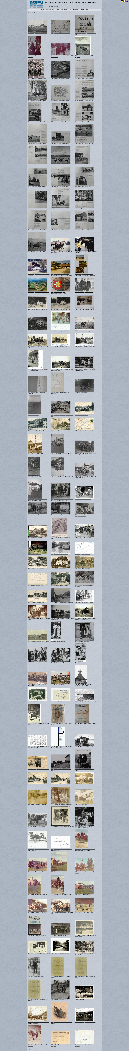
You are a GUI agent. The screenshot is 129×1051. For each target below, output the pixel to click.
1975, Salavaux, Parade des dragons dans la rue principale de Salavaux (61, 895)
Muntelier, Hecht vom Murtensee (82, 641)
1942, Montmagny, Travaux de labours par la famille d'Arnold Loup (62, 619)
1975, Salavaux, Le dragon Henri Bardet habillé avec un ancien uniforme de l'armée (85, 849)
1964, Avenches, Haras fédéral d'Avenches (60, 78)
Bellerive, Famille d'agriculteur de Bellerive (84, 292)
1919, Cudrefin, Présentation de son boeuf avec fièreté (61, 431)
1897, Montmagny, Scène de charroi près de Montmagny (84, 586)
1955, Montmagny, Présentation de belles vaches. (38, 641)
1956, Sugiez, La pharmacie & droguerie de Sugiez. (39, 953)
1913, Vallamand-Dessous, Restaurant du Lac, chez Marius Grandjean (85, 954)
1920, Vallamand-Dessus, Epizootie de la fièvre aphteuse (61, 977)
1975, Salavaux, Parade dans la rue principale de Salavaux (85, 872)
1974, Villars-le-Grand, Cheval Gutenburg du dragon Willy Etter (39, 1045)
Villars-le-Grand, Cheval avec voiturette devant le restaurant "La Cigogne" (38, 1022)
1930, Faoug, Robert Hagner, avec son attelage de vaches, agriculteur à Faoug (85, 515)
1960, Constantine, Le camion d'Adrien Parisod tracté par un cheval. (85, 370)
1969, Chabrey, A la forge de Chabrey (59, 331)
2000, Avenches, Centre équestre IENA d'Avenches (38, 292)
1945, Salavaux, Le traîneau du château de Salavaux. (62, 826)
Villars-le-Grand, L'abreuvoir (81, 999)
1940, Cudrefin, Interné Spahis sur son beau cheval (62, 476)
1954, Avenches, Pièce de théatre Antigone (37, 78)
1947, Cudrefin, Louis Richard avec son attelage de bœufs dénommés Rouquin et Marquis (62, 500)
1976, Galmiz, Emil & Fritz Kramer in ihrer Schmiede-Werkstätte (60, 538)
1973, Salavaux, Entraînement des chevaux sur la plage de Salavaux (38, 849)
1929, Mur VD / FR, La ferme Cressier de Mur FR (85, 701)
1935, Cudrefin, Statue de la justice (35, 453)
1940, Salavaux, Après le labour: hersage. (36, 826)
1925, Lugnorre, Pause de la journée (82, 568)
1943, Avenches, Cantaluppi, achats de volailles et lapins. (85, 34)
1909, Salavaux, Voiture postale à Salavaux (37, 804)
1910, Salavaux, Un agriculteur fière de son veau (61, 804)
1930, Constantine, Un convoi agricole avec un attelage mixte (38, 347)
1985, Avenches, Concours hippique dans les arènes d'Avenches (38, 275)
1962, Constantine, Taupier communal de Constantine (36, 393)
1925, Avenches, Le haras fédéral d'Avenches (37, 33)
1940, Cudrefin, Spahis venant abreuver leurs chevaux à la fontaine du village (37, 500)
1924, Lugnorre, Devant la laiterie (58, 568)
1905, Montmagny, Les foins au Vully (36, 602)
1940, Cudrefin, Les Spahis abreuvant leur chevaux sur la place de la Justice (62, 454)
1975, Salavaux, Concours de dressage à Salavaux (61, 871)
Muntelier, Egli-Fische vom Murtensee (59, 662)
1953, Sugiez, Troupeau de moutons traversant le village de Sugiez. (85, 936)
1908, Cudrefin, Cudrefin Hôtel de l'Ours (36, 430)
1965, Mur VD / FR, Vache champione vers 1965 (38, 769)
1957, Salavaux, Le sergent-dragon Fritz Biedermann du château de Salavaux (83, 827)
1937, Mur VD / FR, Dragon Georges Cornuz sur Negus (38, 724)
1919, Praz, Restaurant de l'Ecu (58, 785)
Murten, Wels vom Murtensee (81, 662)
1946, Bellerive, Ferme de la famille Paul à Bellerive (39, 331)
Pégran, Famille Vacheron (80, 785)
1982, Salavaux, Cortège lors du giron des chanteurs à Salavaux (62, 913)
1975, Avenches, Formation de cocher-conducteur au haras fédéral (62, 252)
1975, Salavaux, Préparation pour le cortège (37, 871)
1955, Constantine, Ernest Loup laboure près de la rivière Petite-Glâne (62, 370)
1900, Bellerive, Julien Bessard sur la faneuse (84, 309)
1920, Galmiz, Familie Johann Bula (35, 537)
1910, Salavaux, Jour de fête (81, 804)
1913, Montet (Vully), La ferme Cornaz (59, 585)
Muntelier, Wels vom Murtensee (58, 641)
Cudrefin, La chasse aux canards (81, 392)
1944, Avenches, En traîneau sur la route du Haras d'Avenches (38, 56)
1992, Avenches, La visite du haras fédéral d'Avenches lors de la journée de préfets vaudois (61, 275)
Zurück (29, 1049)
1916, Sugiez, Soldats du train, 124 (58, 935)
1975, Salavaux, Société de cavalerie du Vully (37, 912)
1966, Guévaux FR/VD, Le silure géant (83, 537)
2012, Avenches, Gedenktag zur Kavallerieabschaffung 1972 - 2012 (58, 292)
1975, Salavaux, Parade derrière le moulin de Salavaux (37, 895)
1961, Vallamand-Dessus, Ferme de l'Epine (60, 999)
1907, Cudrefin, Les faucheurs (81, 415)
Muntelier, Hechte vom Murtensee (35, 662)
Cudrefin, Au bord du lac (33, 415)
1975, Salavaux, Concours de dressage (83, 894)
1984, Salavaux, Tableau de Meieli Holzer (84, 912)
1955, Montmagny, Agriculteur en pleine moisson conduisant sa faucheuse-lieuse (85, 619)
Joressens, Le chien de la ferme (34, 554)
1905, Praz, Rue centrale (33, 785)
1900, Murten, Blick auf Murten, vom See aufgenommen (37, 685)
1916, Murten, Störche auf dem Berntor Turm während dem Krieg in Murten (84, 685)
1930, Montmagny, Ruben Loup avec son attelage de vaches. (39, 619)
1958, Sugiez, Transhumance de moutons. (60, 953)
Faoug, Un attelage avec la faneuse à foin (36, 514)
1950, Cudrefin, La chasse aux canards (83, 499)
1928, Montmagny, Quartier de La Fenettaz (84, 602)
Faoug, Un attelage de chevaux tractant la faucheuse (62, 514)
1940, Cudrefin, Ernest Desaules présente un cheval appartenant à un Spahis (86, 454)
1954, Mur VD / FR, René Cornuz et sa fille (84, 746)
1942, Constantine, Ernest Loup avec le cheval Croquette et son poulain (38, 370)
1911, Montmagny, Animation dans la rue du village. (62, 602)
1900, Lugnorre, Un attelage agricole (36, 568)
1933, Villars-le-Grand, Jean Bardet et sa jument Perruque (61, 1022)
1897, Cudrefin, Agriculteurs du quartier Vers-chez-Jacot (62, 415)
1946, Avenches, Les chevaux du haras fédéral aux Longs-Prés (85, 56)
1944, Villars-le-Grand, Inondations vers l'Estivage (85, 1022)
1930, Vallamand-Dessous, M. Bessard (36, 976)
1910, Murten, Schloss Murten (57, 684)
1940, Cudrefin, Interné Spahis (34, 476)
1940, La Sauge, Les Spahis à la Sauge (59, 554)
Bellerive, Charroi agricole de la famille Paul (37, 309)
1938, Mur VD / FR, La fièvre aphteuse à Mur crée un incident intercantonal (39, 747)
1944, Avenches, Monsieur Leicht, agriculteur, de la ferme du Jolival (62, 56)
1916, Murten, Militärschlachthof (35, 701)
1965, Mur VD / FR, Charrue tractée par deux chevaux (61, 770)
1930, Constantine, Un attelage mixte (59, 346)
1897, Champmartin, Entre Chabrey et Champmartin (86, 331)
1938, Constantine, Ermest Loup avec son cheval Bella (85, 347)
